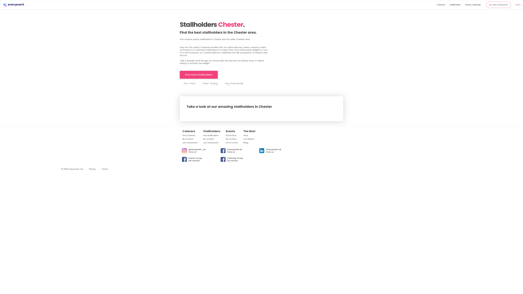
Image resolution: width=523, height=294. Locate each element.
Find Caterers (189, 135)
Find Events (231, 135)
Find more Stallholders (198, 75)
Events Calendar (473, 4)
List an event (232, 142)
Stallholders (455, 4)
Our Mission (248, 139)
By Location (188, 139)
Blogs (245, 142)
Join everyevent (190, 142)
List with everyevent (498, 4)
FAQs (245, 135)
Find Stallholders (210, 135)
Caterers (441, 4)
